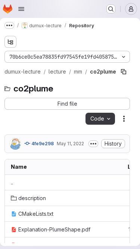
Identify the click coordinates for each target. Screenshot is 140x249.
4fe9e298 (42, 143)
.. (12, 182)
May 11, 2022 (70, 143)
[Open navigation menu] (21, 9)
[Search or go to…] (110, 8)
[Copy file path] (124, 72)
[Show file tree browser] (10, 42)
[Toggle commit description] (93, 143)
